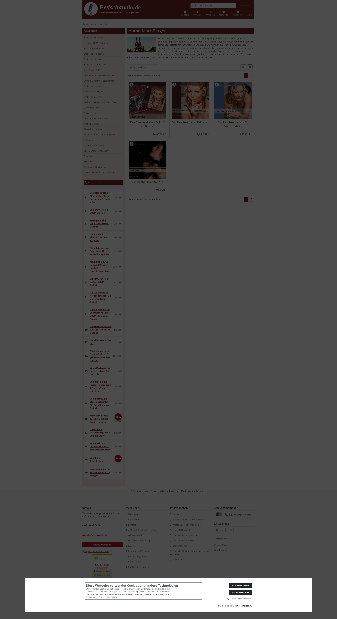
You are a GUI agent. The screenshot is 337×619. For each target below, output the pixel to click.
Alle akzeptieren (240, 585)
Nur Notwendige (240, 592)
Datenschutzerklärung (228, 606)
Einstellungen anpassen (240, 598)
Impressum (247, 606)
